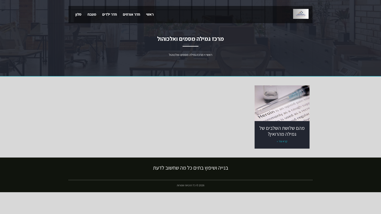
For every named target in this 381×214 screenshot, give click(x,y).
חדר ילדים (109, 14)
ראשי (150, 14)
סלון (78, 14)
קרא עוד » (282, 141)
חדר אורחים (131, 14)
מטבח (92, 14)
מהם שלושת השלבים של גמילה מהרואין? (282, 131)
